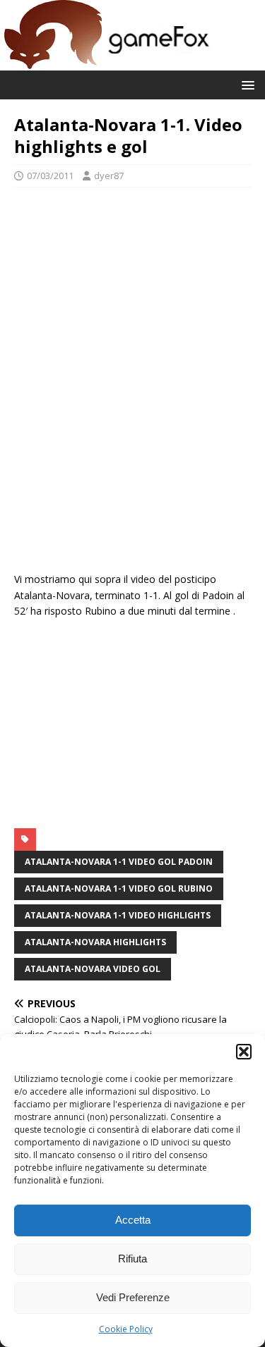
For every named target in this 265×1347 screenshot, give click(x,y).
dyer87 (109, 175)
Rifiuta (132, 1259)
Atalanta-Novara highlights (95, 942)
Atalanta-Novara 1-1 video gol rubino (119, 888)
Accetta (133, 1220)
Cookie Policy (126, 1329)
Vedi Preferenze (133, 1297)
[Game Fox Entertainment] (106, 62)
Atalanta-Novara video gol (92, 969)
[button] (244, 1052)
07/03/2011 (50, 175)
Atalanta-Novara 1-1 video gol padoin (119, 862)
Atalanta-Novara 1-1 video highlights (118, 915)
